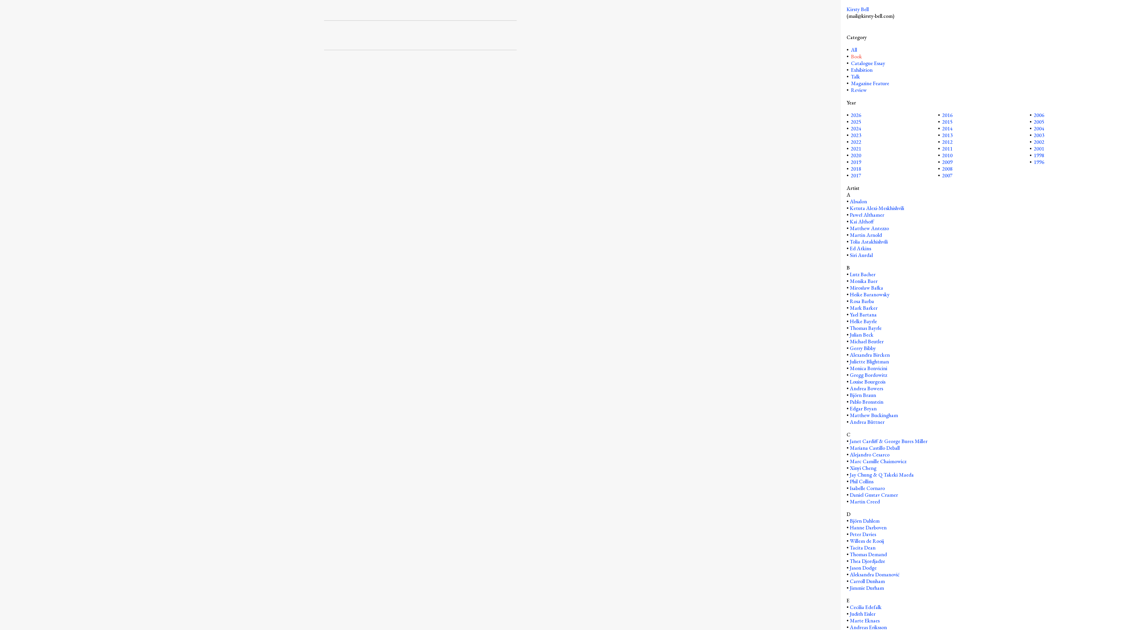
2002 (1039, 142)
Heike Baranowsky (870, 294)
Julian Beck (861, 334)
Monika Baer (864, 281)
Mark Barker (864, 307)
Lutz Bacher (862, 274)
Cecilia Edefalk (866, 607)
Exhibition (862, 69)
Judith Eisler (862, 613)
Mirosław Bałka (866, 287)
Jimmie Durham (867, 587)
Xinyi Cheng (863, 468)
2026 (856, 115)
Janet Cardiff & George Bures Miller (888, 441)
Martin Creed (865, 501)
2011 (947, 148)
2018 (856, 168)
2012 (947, 142)
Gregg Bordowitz (868, 375)
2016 (947, 115)
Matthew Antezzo (869, 228)
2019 (856, 162)
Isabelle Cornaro (867, 488)
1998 (1039, 155)
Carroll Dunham (867, 581)
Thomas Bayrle (866, 328)
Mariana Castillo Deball (875, 447)
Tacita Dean (862, 547)
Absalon (858, 201)
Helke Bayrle (863, 321)
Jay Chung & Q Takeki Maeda (882, 474)
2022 (856, 142)
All (853, 49)
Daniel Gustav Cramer (874, 494)
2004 (1039, 128)
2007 (947, 175)
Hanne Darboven (868, 527)
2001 (1039, 148)
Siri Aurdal (861, 255)
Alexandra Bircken (870, 354)
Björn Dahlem (865, 520)
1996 (1039, 162)
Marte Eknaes (865, 620)
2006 (1039, 115)
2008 (947, 168)
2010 (947, 155)
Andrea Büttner (867, 422)
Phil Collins (861, 481)
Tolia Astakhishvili (869, 241)
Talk (855, 76)
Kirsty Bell (858, 9)
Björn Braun (863, 395)
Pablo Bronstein (866, 401)
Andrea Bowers (866, 388)
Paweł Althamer (867, 214)
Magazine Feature (870, 83)
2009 (947, 162)
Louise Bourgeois (867, 381)
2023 (856, 135)
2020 (856, 155)
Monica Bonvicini (868, 368)
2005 (1039, 121)
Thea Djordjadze (867, 561)
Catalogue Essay (868, 63)
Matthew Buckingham (874, 415)
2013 (947, 135)
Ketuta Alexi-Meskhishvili (877, 208)
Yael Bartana (863, 314)
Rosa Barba (862, 301)
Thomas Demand (868, 554)
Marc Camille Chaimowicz (878, 461)
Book (856, 56)
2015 (947, 121)
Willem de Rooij (867, 541)
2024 (856, 128)
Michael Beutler (867, 341)
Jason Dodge (863, 567)
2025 (856, 121)
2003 (1039, 135)
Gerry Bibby (863, 348)
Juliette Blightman (869, 361)
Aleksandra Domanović (874, 574)
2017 (856, 175)
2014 (947, 128)
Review (859, 90)
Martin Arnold (866, 235)
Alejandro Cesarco (870, 454)
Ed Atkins (860, 248)
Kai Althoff (862, 221)
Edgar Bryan (863, 408)
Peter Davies (863, 534)
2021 (856, 148)
